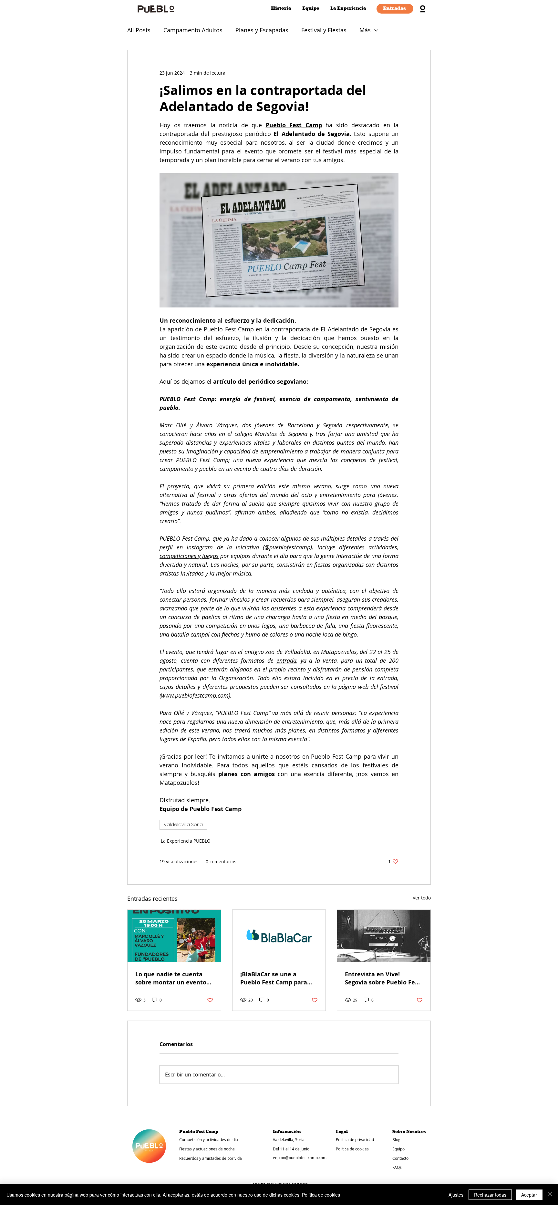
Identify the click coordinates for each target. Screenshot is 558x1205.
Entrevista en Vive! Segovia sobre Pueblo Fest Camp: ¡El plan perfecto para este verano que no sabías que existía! (382, 978)
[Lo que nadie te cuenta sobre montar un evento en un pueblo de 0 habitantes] (174, 936)
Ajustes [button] (456, 1194)
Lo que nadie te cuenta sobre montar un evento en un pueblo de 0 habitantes (170, 978)
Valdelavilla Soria (183, 824)
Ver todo (422, 898)
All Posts (138, 30)
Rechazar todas (490, 1194)
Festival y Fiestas (323, 30)
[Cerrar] (550, 1194)
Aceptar (529, 1194)
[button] (348, 9)
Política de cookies (321, 1194)
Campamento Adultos (192, 30)
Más (365, 30)
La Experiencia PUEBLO (186, 841)
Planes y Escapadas (261, 30)
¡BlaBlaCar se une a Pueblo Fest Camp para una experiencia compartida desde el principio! (273, 978)
